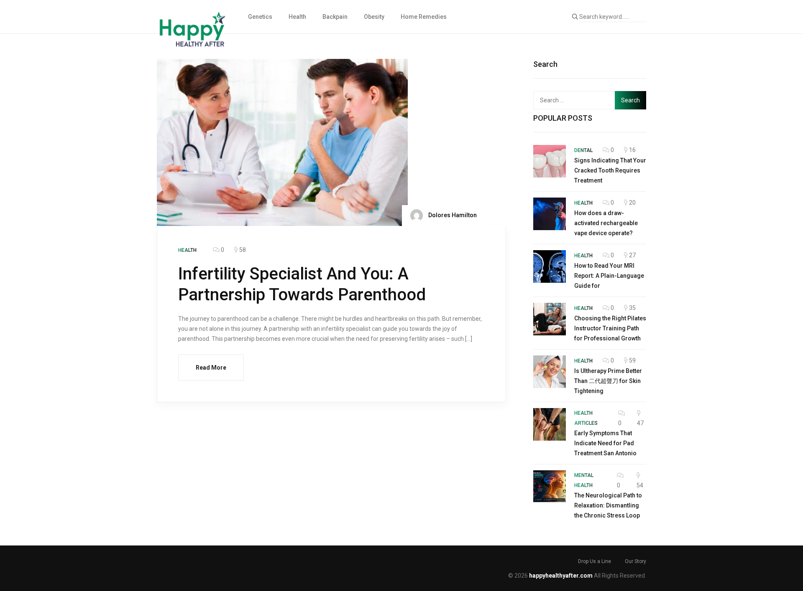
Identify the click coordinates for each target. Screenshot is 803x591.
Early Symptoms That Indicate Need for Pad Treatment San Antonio (605, 443)
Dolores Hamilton (452, 215)
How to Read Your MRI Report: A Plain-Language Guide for (609, 275)
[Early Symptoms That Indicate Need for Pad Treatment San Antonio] (549, 424)
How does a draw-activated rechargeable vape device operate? (606, 223)
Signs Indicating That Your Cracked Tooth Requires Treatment (610, 170)
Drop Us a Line (594, 561)
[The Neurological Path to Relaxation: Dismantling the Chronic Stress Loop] (549, 486)
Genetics (260, 16)
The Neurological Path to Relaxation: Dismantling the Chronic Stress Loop (608, 505)
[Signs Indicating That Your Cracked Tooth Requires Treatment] (549, 161)
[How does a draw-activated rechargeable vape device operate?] (549, 214)
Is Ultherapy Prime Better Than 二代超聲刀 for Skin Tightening (608, 381)
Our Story (635, 561)
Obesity (374, 16)
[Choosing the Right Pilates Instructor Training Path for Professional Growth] (549, 319)
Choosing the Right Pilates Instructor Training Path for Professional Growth (610, 328)
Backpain (335, 16)
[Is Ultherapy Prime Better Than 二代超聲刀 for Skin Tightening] (549, 371)
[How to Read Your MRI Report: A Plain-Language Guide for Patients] (549, 266)
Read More (211, 367)
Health (297, 16)
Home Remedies (424, 16)
